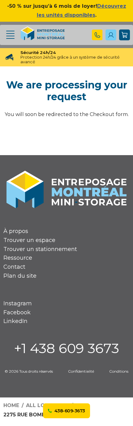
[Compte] (97, 34)
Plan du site (19, 275)
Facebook (17, 312)
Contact (14, 266)
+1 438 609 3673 (66, 348)
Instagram (17, 303)
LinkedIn (15, 321)
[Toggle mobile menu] (10, 35)
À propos (15, 231)
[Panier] (124, 34)
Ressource (17, 257)
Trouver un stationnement (40, 249)
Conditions (118, 371)
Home (11, 405)
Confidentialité (81, 371)
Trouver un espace (29, 240)
